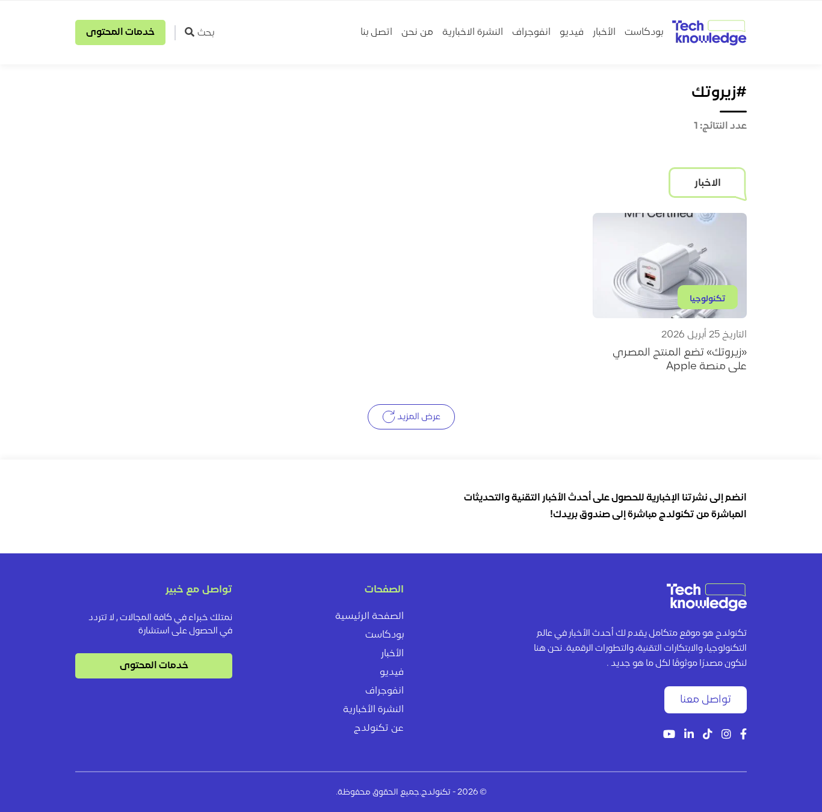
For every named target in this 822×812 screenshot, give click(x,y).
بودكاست (644, 32)
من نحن (417, 32)
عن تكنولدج (379, 728)
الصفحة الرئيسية (369, 616)
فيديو (572, 32)
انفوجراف (531, 32)
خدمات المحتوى (120, 32)
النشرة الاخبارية (472, 32)
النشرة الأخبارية (373, 710)
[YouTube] (669, 735)
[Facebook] (743, 735)
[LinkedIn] (689, 735)
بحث (205, 33)
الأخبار (604, 32)
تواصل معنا (705, 700)
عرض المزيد (417, 417)
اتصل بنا (376, 32)
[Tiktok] (707, 735)
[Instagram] (726, 735)
